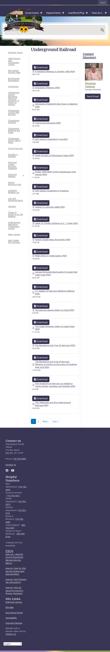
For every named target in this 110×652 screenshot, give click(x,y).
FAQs (9, 551)
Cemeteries (13, 86)
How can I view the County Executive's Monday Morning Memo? (14, 558)
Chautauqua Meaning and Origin (14, 130)
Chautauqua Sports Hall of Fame (14, 140)
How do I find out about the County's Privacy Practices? (14, 590)
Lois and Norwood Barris (15, 199)
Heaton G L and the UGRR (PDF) (50, 207)
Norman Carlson (90, 85)
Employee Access (14, 602)
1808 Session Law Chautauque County (14, 61)
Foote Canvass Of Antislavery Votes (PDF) (54, 155)
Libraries (12, 206)
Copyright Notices (14, 623)
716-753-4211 (13, 495)
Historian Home (15, 52)
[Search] (102, 30)
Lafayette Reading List (13, 191)
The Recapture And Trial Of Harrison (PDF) (55, 345)
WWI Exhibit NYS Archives (14, 241)
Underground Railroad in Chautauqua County (14, 225)
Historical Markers (12, 176)
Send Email (93, 96)
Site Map (10, 607)
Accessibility (11, 617)
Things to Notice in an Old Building (15, 214)
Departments (52, 13)
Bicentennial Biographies (13, 79)
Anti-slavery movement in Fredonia (52, 190)
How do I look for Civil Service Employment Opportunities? (16, 571)
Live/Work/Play (75, 13)
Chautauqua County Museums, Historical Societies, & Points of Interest (13, 98)
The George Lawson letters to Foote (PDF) (54, 310)
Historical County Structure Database (12, 165)
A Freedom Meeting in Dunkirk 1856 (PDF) (55, 71)
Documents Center (14, 612)
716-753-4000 (19, 458)
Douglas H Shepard (13, 155)
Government (31, 13)
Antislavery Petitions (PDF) (47, 87)
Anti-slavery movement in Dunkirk (51, 139)
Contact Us (11, 464)
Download (42, 67)
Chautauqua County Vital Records (13, 112)
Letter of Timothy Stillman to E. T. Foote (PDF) (56, 223)
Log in (102, 3)
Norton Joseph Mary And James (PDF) (52, 239)
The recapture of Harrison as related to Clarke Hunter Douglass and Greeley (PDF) (55, 385)
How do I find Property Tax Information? (16, 581)
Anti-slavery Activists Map (14, 71)
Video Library (14, 234)
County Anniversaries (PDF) (48, 123)
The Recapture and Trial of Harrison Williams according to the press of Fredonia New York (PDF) (56, 364)
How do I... (96, 13)
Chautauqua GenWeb (13, 121)
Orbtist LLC (11, 634)
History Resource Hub (14, 183)
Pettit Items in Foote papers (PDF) (51, 255)
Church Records (15, 148)
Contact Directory (89, 55)
